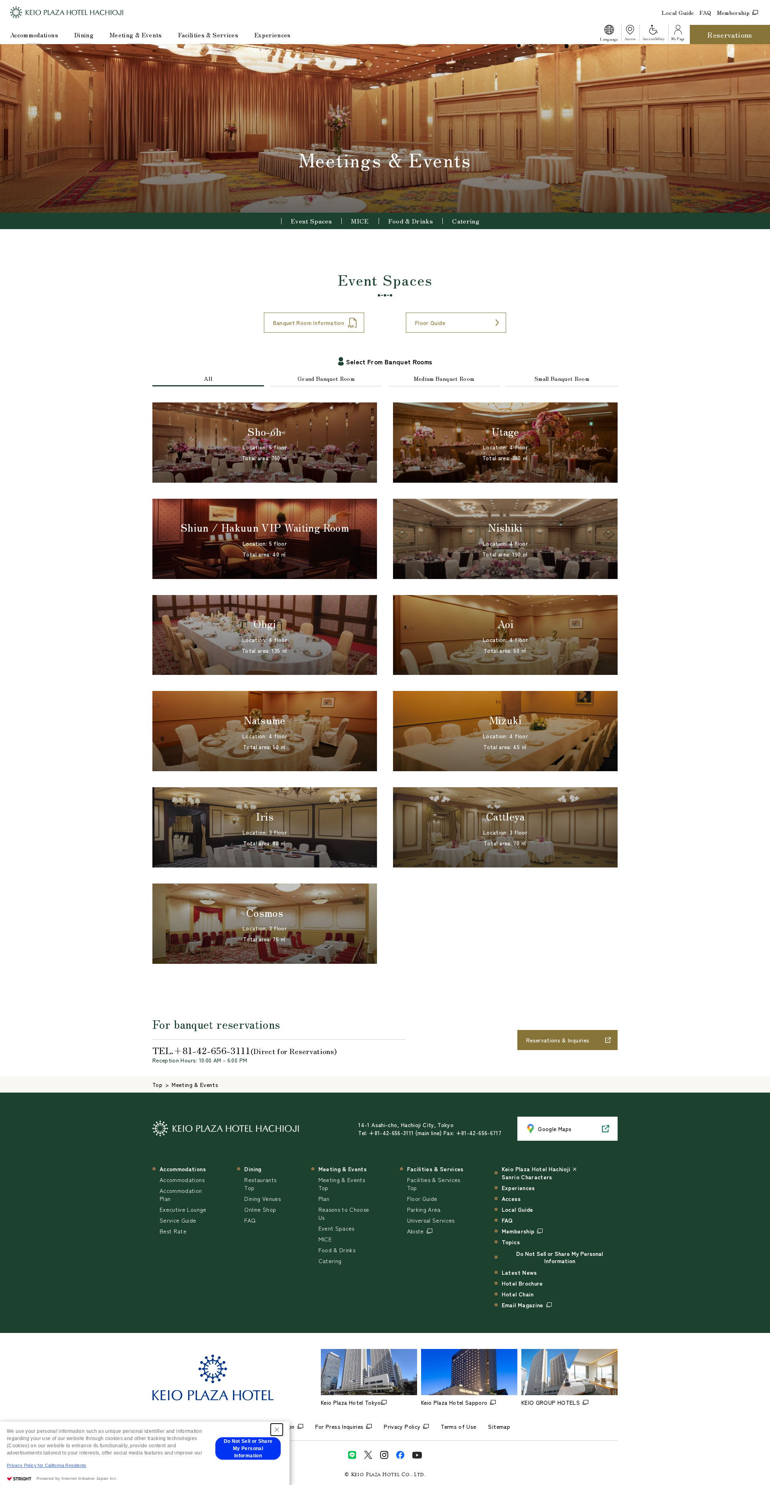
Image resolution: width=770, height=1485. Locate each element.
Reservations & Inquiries (557, 1040)
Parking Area (424, 1209)
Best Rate (173, 1231)
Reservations (729, 34)
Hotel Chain (518, 1294)
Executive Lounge (183, 1209)
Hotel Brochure (522, 1283)
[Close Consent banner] (277, 1430)
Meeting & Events (135, 34)
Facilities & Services (208, 34)
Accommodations (34, 34)
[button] (609, 34)
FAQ (705, 12)
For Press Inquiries (339, 1426)
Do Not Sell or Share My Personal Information (559, 1257)
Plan (323, 1199)
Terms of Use (458, 1426)
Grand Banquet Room (326, 378)
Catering (465, 220)
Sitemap (499, 1426)
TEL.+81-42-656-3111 (244, 1050)
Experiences (272, 34)
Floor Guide (430, 323)
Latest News (519, 1272)
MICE (360, 220)
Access (511, 1199)
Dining (83, 34)
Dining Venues (262, 1199)
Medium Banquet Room (444, 378)
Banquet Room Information (308, 323)
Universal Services (431, 1220)
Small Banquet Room (562, 378)
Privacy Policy (402, 1426)
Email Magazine (522, 1305)
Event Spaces (311, 220)
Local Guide (678, 12)
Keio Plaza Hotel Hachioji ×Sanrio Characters (539, 1173)
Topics (511, 1242)
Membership (733, 12)
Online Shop (260, 1209)
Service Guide (178, 1220)
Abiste (415, 1231)
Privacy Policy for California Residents (47, 1465)
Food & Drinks (410, 220)
